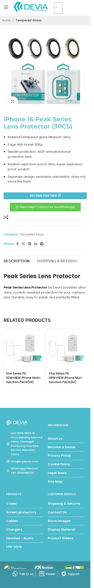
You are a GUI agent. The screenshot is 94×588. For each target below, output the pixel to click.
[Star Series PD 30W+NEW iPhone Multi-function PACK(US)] (24, 349)
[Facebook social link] (17, 244)
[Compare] (6, 217)
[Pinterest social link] (30, 244)
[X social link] (23, 244)
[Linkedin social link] (36, 244)
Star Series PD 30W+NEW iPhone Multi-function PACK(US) (23, 377)
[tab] (17, 260)
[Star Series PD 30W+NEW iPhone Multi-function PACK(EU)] (67, 349)
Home (6, 20)
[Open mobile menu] (6, 7)
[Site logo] (31, 7)
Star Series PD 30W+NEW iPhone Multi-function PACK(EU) (66, 377)
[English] (60, 8)
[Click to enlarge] (12, 101)
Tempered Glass (28, 20)
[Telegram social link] (42, 244)
